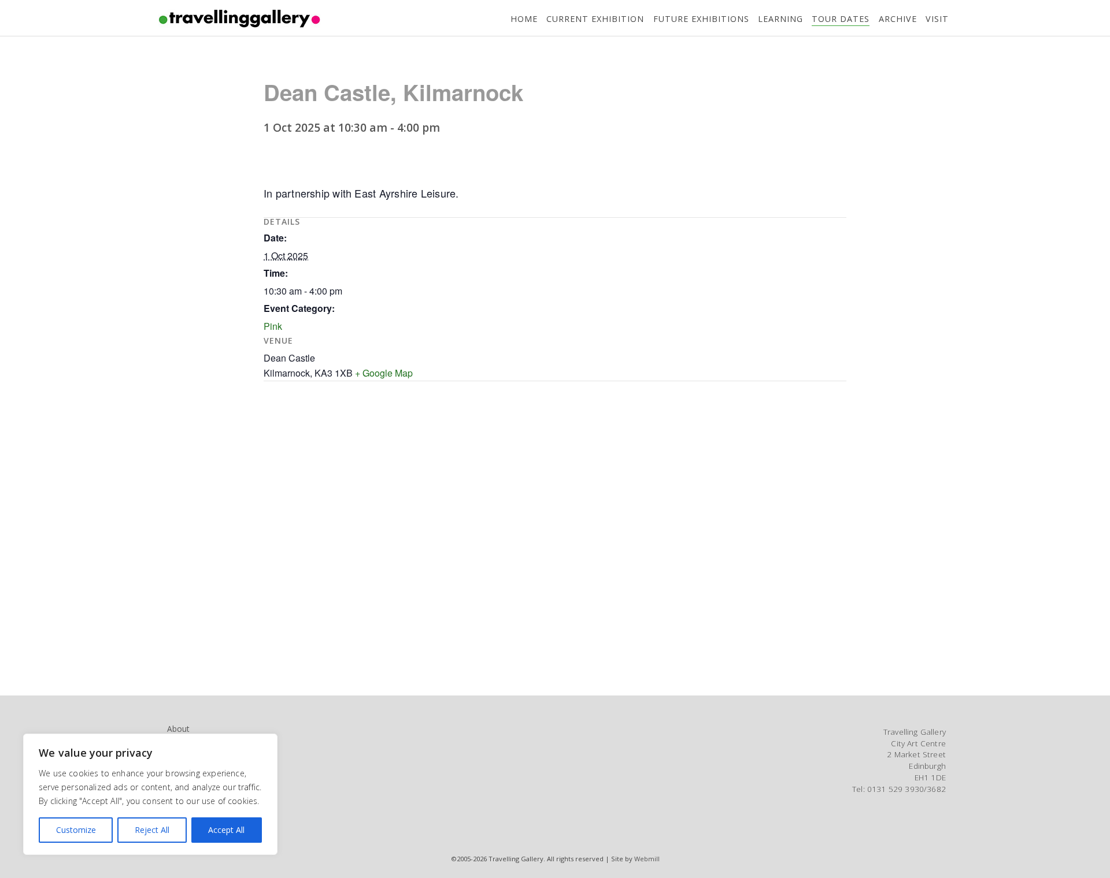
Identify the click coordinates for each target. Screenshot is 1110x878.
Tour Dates (841, 18)
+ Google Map (384, 373)
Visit (937, 18)
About (178, 728)
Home (524, 18)
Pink (273, 326)
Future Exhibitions (701, 18)
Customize (76, 829)
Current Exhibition (595, 18)
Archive (898, 18)
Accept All (226, 829)
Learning (780, 18)
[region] (150, 794)
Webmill (647, 858)
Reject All (152, 829)
